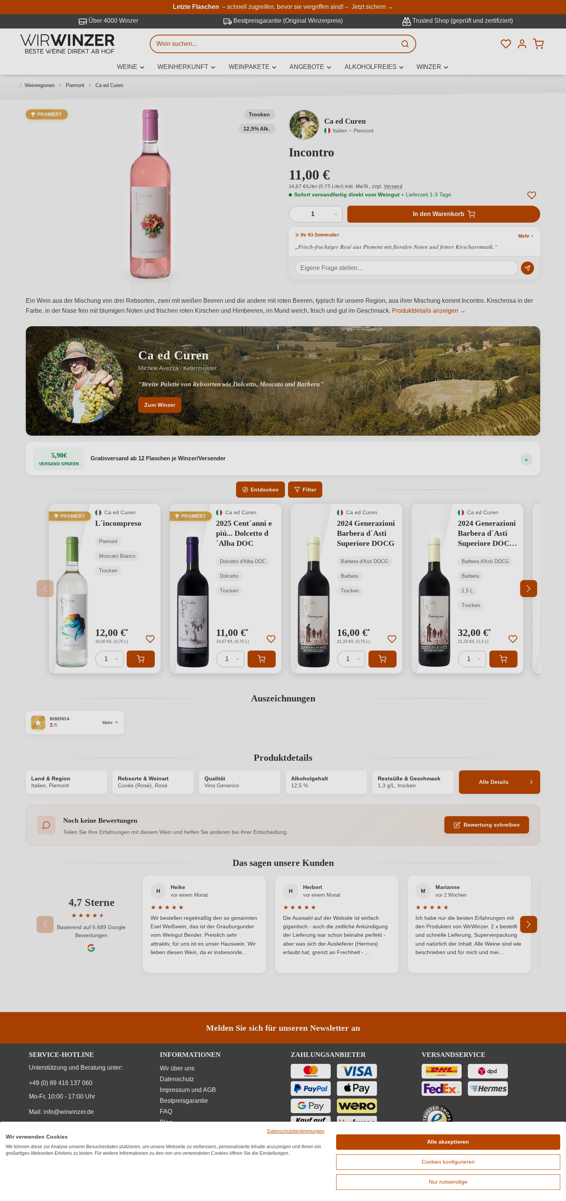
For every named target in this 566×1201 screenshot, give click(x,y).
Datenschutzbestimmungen (296, 1131)
